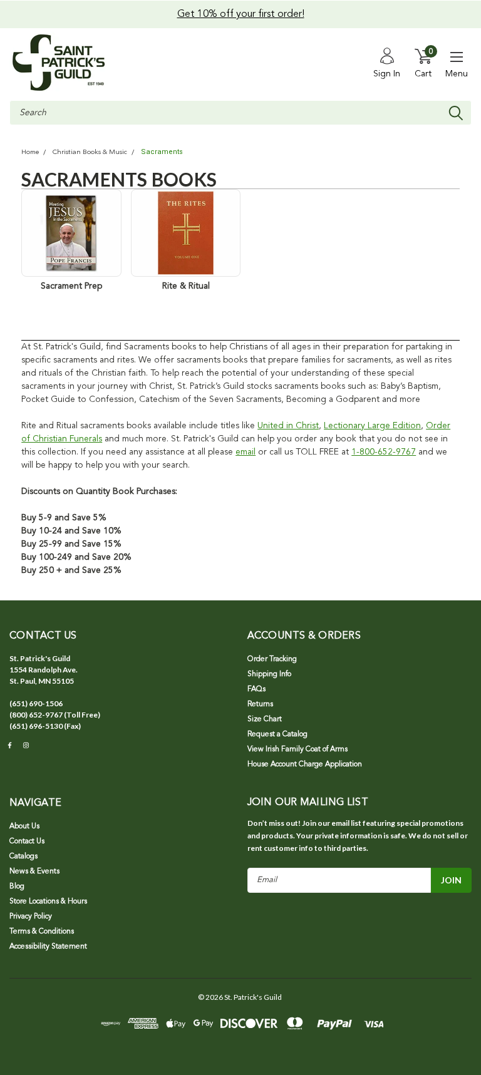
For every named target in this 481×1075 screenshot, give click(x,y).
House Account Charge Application (304, 764)
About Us (24, 826)
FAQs (256, 689)
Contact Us (26, 841)
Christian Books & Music (90, 152)
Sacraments (162, 152)
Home (30, 152)
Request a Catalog (277, 734)
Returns (260, 704)
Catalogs (23, 856)
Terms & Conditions (41, 931)
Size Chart (264, 719)
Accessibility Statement (48, 946)
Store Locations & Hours (48, 901)
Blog (16, 886)
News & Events (34, 871)
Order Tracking (272, 659)
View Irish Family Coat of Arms (297, 749)
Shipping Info (269, 674)
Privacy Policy (30, 916)
